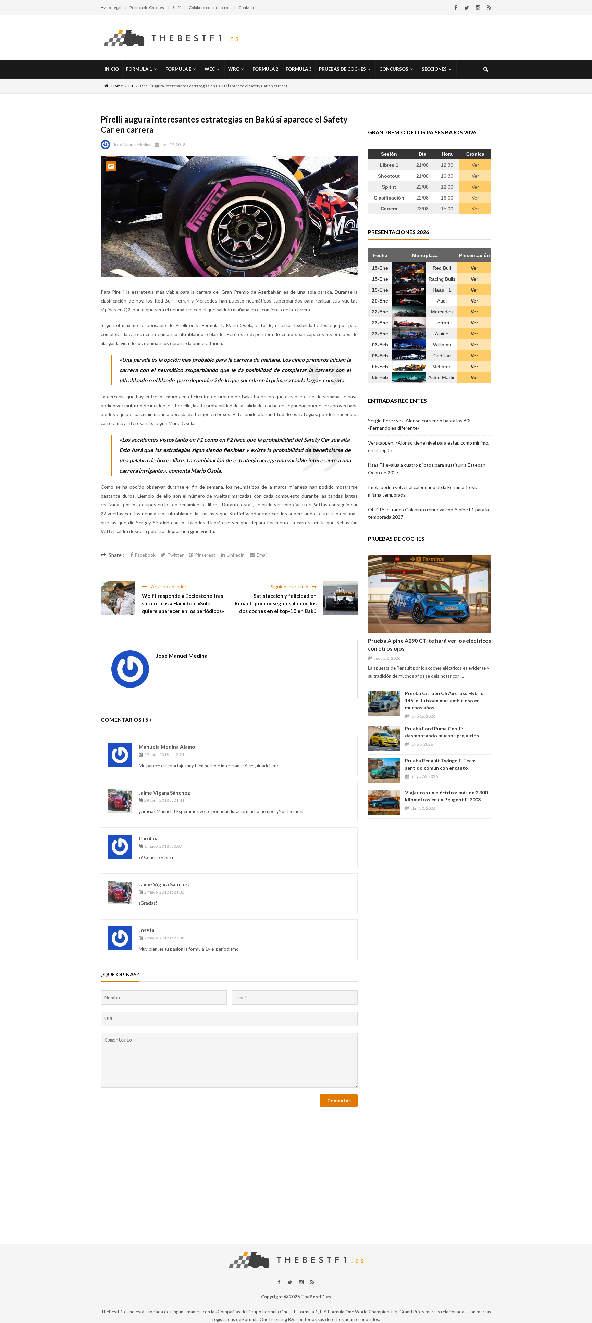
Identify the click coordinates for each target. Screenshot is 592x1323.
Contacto (246, 7)
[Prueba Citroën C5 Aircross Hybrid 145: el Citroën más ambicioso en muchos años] (384, 703)
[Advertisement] (296, 1175)
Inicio (111, 69)
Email (262, 555)
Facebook (145, 555)
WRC (233, 69)
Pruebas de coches (342, 69)
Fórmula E (178, 69)
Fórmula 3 (299, 69)
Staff (176, 7)
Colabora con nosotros (209, 7)
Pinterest (205, 555)
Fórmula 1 (139, 69)
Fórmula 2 (265, 69)
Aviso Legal (111, 7)
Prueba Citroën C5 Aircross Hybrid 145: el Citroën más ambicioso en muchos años (444, 700)
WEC (210, 69)
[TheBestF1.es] (171, 37)
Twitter (175, 555)
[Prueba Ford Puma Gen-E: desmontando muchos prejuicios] (384, 738)
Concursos (393, 69)
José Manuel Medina (132, 144)
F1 (130, 85)
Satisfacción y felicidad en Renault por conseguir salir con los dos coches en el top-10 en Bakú (276, 603)
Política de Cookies (147, 7)
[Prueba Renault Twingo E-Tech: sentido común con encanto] (384, 770)
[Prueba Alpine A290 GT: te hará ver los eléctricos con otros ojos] (429, 594)
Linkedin (236, 555)
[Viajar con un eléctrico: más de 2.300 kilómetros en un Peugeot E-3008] (384, 802)
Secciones (434, 69)
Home (117, 85)
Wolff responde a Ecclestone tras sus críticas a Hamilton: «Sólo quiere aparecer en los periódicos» (183, 603)
